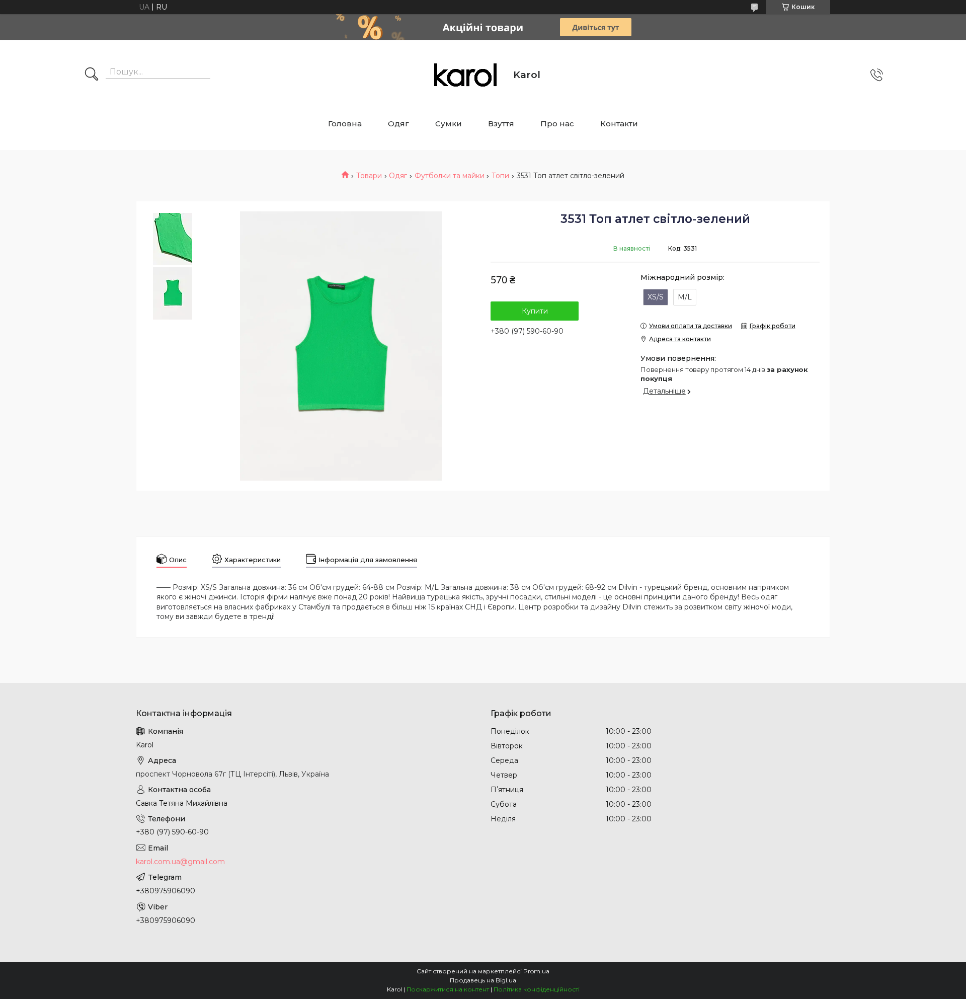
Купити (535, 311)
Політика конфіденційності (537, 989)
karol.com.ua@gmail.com (180, 861)
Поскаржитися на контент (448, 989)
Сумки (448, 123)
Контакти (619, 123)
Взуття (501, 123)
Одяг (398, 123)
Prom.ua (536, 971)
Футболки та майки (450, 175)
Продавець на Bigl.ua (483, 980)
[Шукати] (91, 75)
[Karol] (465, 75)
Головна (345, 123)
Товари (369, 175)
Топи (500, 175)
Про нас (557, 123)
